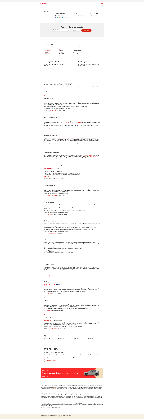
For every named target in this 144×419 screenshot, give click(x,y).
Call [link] (44, 145)
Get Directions (48, 50)
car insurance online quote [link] (53, 110)
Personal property (93, 156)
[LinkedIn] (62, 17)
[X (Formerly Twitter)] (64, 17)
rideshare (57, 102)
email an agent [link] (49, 145)
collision (94, 100)
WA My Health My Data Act (45, 415)
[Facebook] (55, 17)
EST (79, 46)
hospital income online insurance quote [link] (55, 275)
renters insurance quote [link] (52, 195)
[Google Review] (58, 17)
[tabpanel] (72, 49)
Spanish (60, 49)
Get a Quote (86, 30)
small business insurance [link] (53, 233)
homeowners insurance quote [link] (54, 165)
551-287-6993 (47, 53)
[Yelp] (67, 17)
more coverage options (77, 122)
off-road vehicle (76, 138)
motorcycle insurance (66, 122)
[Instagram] (60, 17)
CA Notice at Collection (53, 415)
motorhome (61, 138)
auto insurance (61, 100)
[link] (83, 16)
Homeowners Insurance (87, 155)
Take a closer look (47, 253)
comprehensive (47, 102)
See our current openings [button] (52, 360)
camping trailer (67, 138)
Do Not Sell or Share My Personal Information (64, 415)
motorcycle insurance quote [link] (53, 128)
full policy (54, 388)
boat (71, 138)
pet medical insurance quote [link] (53, 328)
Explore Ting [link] (46, 176)
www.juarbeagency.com (91, 47)
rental (52, 102)
